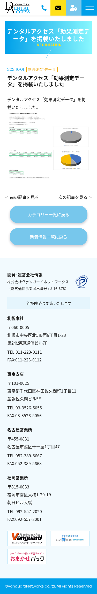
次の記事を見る (72, 197)
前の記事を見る (24, 197)
